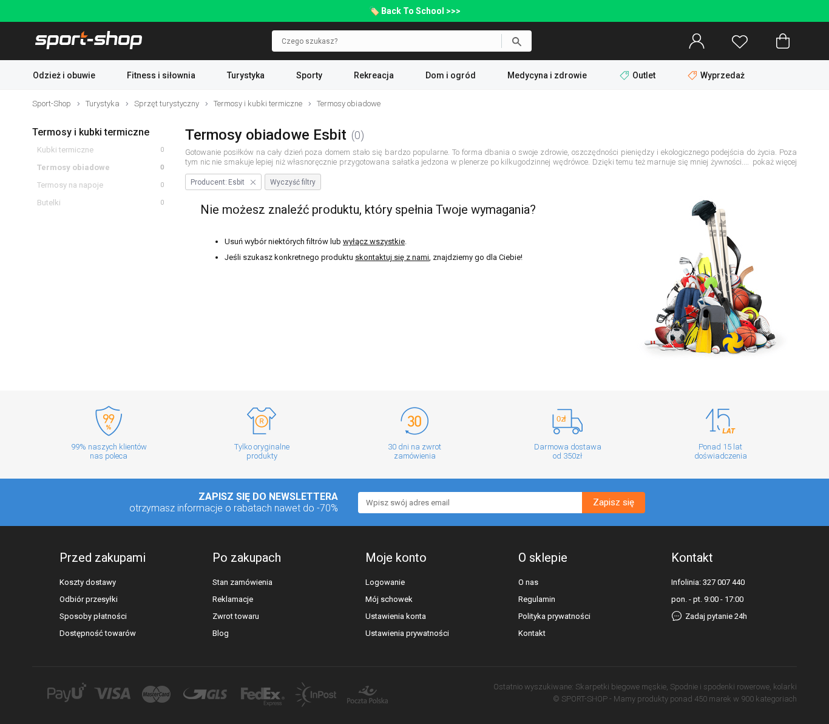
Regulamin (536, 599)
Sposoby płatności (93, 616)
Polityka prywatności (554, 616)
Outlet (644, 75)
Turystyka (246, 75)
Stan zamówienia (242, 582)
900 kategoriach (769, 698)
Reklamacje (232, 599)
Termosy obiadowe (73, 167)
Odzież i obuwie (64, 75)
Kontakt (532, 633)
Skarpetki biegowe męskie (620, 686)
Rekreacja (374, 75)
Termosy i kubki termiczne (90, 132)
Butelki (49, 202)
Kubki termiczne (65, 149)
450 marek (712, 698)
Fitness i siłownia (161, 75)
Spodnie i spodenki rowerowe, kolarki (733, 686)
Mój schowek (389, 599)
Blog (220, 633)
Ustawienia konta (395, 616)
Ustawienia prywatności (407, 633)
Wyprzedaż (722, 75)
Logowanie (385, 582)
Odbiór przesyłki (88, 599)
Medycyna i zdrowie (547, 75)
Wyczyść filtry (293, 182)
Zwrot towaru (235, 616)
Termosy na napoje (70, 185)
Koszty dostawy (87, 582)
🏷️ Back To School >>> (415, 11)
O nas (528, 582)
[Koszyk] (783, 41)
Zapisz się (613, 502)
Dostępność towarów (97, 633)
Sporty (309, 75)
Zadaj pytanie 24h (715, 616)
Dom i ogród (450, 75)
